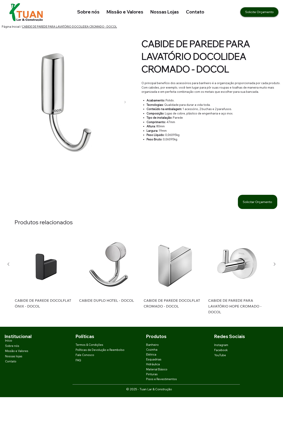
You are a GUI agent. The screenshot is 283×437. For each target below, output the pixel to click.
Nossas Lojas (161, 12)
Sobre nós (88, 12)
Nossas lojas (13, 356)
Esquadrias (153, 359)
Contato (195, 12)
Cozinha (151, 349)
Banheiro (152, 344)
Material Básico (156, 369)
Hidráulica (153, 364)
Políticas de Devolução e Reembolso (100, 350)
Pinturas (152, 374)
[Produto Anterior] (8, 264)
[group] (141, 277)
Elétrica (151, 354)
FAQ (78, 360)
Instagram (221, 345)
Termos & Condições (89, 344)
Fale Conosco (85, 355)
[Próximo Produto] (274, 264)
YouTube (220, 355)
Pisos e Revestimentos (161, 379)
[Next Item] (125, 102)
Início (8, 340)
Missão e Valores (125, 12)
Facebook (221, 350)
